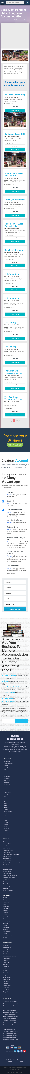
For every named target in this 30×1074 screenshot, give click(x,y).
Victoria (5, 846)
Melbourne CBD (7, 947)
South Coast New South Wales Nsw (12, 862)
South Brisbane (7, 977)
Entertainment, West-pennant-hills (16, 20)
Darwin (5, 914)
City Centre (6, 981)
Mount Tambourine (8, 935)
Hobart (5, 933)
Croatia (6, 809)
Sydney (5, 900)
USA (18, 1060)
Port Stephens (7, 873)
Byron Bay (5, 923)
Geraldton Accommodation (10, 1020)
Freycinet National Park (9, 994)
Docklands (6, 983)
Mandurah (5, 929)
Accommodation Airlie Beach (10, 1039)
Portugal (6, 822)
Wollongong (6, 921)
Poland (5, 820)
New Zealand (7, 799)
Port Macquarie (7, 931)
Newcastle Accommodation (10, 1031)
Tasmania (5, 867)
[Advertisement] (15, 36)
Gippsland (5, 881)
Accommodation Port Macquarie (11, 1027)
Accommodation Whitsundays (11, 1025)
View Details (15, 110)
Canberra (5, 912)
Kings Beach (6, 975)
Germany (6, 807)
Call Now (15, 106)
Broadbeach (6, 960)
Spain (5, 805)
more (17, 420)
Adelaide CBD (6, 958)
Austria (6, 824)
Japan (5, 826)
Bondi (4, 968)
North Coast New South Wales (11, 854)
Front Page (7, 780)
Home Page (7, 761)
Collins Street (6, 973)
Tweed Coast (6, 884)
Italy (5, 801)
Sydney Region (7, 852)
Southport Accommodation (10, 1001)
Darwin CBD (6, 962)
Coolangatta (6, 979)
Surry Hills (5, 992)
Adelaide (5, 910)
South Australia (7, 860)
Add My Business (15, 444)
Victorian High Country (9, 877)
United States (7, 797)
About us (6, 778)
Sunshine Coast (7, 865)
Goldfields (5, 888)
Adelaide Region (7, 886)
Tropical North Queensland (10, 875)
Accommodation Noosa (9, 1029)
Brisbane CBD (6, 964)
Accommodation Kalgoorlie (10, 1035)
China (15, 1061)
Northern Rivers (7, 858)
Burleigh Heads (7, 985)
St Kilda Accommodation (9, 1014)
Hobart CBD (6, 966)
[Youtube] (24, 1051)
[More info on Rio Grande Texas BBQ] (15, 122)
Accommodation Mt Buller (10, 1033)
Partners (6, 765)
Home (3, 20)
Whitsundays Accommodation (11, 1012)
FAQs (5, 770)
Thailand (6, 830)
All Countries (7, 792)
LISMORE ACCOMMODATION (15, 737)
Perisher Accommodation (9, 1018)
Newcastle (6, 916)
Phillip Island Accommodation (10, 1016)
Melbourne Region (8, 850)
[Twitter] (18, 1051)
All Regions (6, 841)
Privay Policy (7, 784)
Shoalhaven (6, 879)
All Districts (6, 945)
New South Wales (7, 844)
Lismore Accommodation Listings (15, 1072)
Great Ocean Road (8, 890)
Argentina (6, 832)
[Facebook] (21, 1051)
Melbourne (6, 902)
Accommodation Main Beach (10, 1003)
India (5, 816)
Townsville (6, 927)
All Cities (5, 898)
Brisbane (5, 908)
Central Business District (9, 956)
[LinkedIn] (15, 1051)
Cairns (4, 919)
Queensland (6, 848)
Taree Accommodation (9, 1006)
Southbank (6, 954)
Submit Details (15, 609)
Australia (6, 794)
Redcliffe (5, 925)
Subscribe (6, 782)
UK (14, 1060)
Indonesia (6, 828)
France (5, 803)
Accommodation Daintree (9, 1008)
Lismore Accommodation (9, 1010)
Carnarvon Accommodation (10, 1022)
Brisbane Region (7, 869)
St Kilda (5, 970)
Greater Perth (7, 871)
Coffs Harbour (7, 938)
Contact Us (7, 776)
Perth (4, 904)
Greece (6, 818)
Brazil (5, 813)
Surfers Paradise (7, 949)
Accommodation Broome (9, 1037)
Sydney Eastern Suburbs (9, 952)
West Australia (7, 856)
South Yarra (6, 987)
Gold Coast (6, 906)
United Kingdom (8, 811)
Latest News (7, 767)
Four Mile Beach (7, 989)
